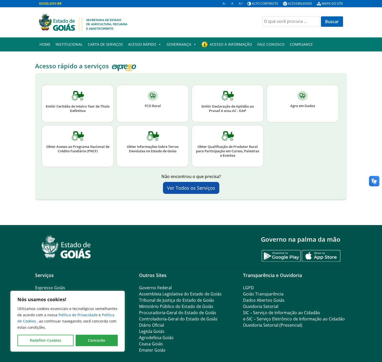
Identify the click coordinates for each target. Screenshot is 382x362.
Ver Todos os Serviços (191, 188)
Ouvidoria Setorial (260, 306)
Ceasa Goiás (151, 344)
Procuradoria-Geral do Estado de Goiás (177, 312)
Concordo (96, 340)
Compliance (301, 44)
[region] (67, 321)
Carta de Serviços (105, 44)
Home (44, 44)
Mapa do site (332, 3)
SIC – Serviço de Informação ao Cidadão (281, 312)
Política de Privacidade (78, 314)
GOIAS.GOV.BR (50, 3)
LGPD (248, 288)
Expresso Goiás (50, 288)
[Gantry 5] (66, 246)
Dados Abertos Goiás (264, 300)
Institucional (69, 44)
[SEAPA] (83, 22)
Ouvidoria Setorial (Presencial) (272, 325)
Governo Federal (155, 288)
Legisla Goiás (151, 331)
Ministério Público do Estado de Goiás (176, 306)
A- (224, 3)
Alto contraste (265, 3)
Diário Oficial (151, 325)
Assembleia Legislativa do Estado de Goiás (180, 294)
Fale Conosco (271, 44)
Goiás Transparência (263, 294)
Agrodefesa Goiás (156, 337)
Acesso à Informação (231, 44)
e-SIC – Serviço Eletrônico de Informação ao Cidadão (294, 319)
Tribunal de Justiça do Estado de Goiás (176, 300)
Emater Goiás (152, 350)
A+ (241, 3)
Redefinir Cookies (45, 340)
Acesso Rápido (142, 44)
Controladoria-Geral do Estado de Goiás (178, 319)
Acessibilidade (300, 3)
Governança (179, 44)
